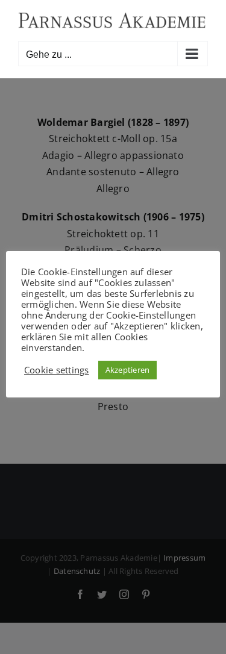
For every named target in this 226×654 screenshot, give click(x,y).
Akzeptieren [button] (127, 369)
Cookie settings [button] (56, 369)
